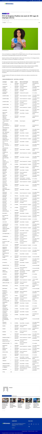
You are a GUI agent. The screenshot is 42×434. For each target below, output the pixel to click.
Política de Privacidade (31, 431)
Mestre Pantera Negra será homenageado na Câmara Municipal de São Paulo (13, 405)
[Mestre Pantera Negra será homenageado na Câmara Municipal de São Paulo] (13, 400)
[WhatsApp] (37, 0)
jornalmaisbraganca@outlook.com (20, 427)
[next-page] (4, 410)
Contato (36, 431)
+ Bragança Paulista (24, 431)
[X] (36, 0)
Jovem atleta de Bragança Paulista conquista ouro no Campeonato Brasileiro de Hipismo (36, 405)
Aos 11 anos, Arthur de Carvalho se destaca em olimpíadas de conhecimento (21, 405)
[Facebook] (30, 0)
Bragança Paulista (4, 13)
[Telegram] (17, 25)
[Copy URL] (3, 25)
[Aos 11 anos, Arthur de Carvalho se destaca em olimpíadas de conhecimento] (21, 400)
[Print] (15, 25)
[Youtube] (39, 0)
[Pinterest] (10, 25)
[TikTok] (34, 0)
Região (8, 13)
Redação (4, 22)
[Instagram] (32, 0)
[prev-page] (2, 410)
